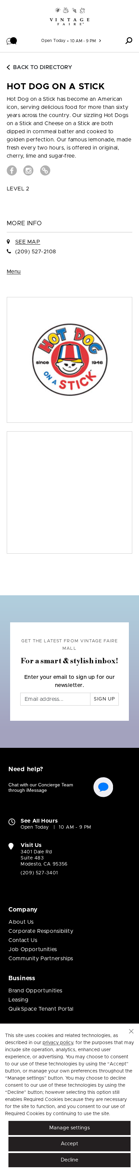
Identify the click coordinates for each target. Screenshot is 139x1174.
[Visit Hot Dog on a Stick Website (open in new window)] (45, 170)
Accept (69, 1143)
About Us (21, 922)
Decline (69, 1160)
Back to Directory (42, 67)
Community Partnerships (40, 958)
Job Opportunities (32, 949)
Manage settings (69, 1127)
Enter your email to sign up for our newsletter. (69, 681)
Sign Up (104, 699)
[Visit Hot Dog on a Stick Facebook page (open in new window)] (12, 170)
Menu (14, 271)
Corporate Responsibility (40, 931)
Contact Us (22, 940)
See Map (27, 242)
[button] (12, 40)
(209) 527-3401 (39, 873)
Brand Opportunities (35, 990)
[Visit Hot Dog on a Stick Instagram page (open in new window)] (28, 170)
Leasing (18, 1000)
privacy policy (58, 1042)
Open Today (53, 41)
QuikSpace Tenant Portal (41, 1009)
